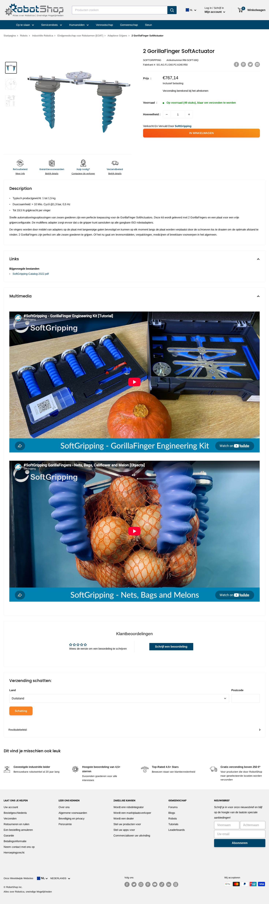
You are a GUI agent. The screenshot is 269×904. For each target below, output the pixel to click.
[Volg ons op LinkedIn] (168, 884)
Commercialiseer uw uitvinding (131, 835)
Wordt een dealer (123, 818)
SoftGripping (152, 60)
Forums (173, 807)
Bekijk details (51, 173)
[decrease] (167, 114)
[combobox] (119, 10)
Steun (148, 24)
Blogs (171, 812)
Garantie (9, 835)
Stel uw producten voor (127, 824)
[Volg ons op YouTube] (154, 884)
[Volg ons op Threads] (175, 884)
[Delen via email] (257, 64)
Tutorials (173, 824)
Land (12, 690)
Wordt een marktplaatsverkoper (132, 812)
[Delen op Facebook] (236, 64)
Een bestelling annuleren (18, 829)
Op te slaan (23, 24)
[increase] (189, 114)
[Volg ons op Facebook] (127, 884)
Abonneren (240, 843)
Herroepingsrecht (14, 852)
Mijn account (213, 11)
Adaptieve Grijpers (117, 35)
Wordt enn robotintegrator (128, 807)
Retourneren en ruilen (16, 824)
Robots (24, 35)
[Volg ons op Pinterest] (147, 884)
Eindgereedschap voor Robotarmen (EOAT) (80, 35)
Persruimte (65, 824)
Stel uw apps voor (124, 829)
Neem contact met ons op (19, 846)
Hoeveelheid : (151, 114)
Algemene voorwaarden (73, 812)
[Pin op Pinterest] (243, 64)
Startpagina (10, 35)
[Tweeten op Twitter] (250, 64)
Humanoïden (77, 24)
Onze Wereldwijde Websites (18, 878)
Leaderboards (176, 829)
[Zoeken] (172, 10)
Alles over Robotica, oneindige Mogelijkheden (28, 891)
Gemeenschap (129, 24)
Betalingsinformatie (15, 841)
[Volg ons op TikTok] (161, 884)
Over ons (64, 807)
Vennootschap (104, 24)
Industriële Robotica (42, 35)
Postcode (237, 690)
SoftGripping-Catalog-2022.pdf (31, 273)
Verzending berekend (175, 90)
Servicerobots (50, 24)
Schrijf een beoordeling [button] (171, 646)
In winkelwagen (201, 133)
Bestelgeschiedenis (15, 812)
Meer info (20, 173)
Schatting (21, 710)
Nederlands (59, 878)
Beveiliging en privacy (72, 818)
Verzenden (10, 818)
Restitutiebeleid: (17, 729)
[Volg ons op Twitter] (134, 884)
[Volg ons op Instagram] (140, 884)
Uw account (11, 807)
